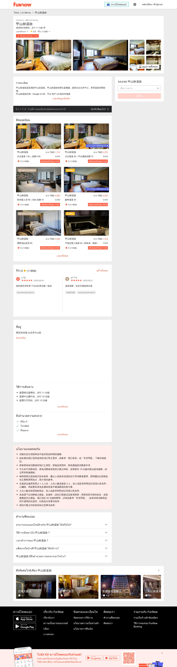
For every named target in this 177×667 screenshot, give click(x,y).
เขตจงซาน (20, 20)
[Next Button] (159, 570)
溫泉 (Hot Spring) (31, 20)
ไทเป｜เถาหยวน (22, 12)
